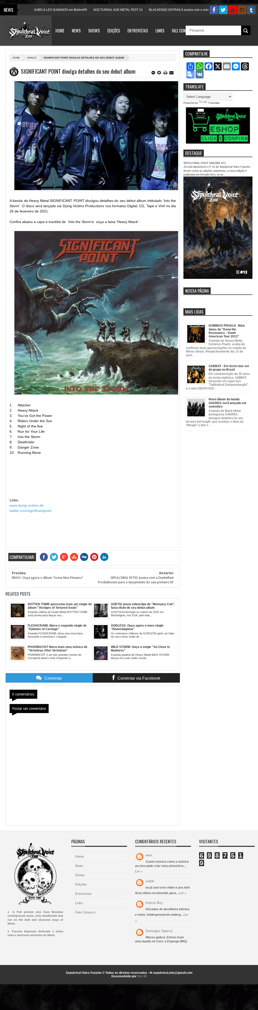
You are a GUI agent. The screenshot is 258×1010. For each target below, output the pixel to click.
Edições (113, 31)
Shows (94, 31)
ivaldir (150, 881)
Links (159, 31)
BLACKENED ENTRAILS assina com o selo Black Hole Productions (176, 10)
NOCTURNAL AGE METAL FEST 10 (99, 10)
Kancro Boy (154, 903)
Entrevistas (137, 31)
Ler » (138, 871)
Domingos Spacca (159, 931)
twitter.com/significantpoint (30, 511)
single (32, 57)
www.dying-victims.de (27, 505)
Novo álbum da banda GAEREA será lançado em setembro (227, 403)
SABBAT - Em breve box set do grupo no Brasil (229, 367)
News (76, 31)
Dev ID (142, 976)
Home (59, 31)
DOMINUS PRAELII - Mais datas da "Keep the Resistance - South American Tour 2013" (227, 331)
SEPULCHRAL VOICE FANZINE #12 (204, 163)
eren (149, 855)
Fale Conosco (183, 31)
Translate (214, 102)
